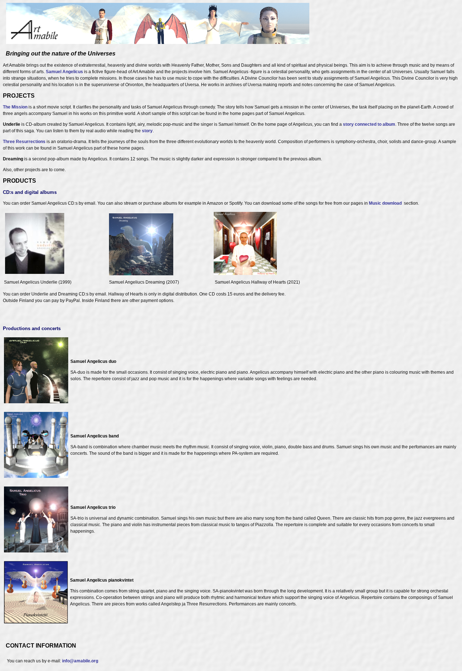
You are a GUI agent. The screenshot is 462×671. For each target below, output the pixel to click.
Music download (385, 203)
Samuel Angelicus (64, 71)
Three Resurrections (24, 141)
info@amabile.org (80, 660)
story (147, 130)
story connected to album (369, 124)
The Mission (15, 107)
